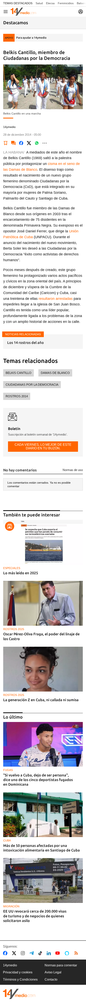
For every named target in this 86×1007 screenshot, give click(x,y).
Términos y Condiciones (20, 979)
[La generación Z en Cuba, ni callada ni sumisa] (43, 669)
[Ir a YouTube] (58, 953)
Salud (39, 3)
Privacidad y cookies (17, 972)
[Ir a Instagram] (23, 953)
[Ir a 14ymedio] (23, 11)
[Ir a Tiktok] (41, 953)
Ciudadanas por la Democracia (32, 384)
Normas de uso (73, 470)
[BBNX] (19, 994)
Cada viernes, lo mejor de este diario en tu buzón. (43, 446)
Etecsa (50, 3)
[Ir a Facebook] (6, 953)
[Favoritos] (6, 143)
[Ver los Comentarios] (13, 143)
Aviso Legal (53, 972)
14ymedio (10, 965)
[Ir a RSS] (77, 953)
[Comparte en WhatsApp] (37, 143)
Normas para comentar (61, 965)
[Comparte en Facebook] (21, 143)
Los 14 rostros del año (25, 342)
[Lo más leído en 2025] (43, 542)
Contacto (51, 979)
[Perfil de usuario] (80, 11)
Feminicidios (66, 3)
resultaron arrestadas (56, 299)
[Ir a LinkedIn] (49, 953)
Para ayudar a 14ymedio (31, 37)
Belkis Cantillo (18, 372)
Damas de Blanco (55, 372)
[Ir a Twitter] (15, 953)
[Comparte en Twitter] (29, 143)
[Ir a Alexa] (67, 953)
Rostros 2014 (17, 396)
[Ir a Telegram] (32, 953)
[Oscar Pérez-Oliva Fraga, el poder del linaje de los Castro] (43, 603)
